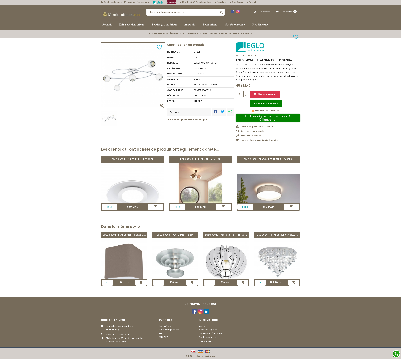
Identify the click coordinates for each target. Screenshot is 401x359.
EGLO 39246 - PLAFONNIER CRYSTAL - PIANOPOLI (277, 235)
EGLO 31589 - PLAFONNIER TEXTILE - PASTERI (268, 159)
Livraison (203, 325)
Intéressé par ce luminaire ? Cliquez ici (268, 118)
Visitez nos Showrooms (266, 103)
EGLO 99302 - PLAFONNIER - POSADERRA (124, 235)
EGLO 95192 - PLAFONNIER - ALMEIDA (200, 159)
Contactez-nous (113, 320)
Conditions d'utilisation (211, 333)
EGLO (162, 333)
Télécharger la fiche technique (188, 119)
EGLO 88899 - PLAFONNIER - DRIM (175, 235)
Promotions (210, 24)
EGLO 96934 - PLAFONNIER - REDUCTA (133, 159)
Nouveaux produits (169, 329)
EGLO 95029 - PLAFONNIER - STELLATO (226, 235)
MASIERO (164, 337)
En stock (241, 55)
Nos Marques (260, 24)
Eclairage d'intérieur (131, 24)
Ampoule (190, 24)
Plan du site (205, 340)
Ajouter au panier (265, 94)
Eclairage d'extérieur (164, 24)
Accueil (107, 24)
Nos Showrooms (235, 24)
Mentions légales (208, 329)
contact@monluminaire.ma (120, 326)
